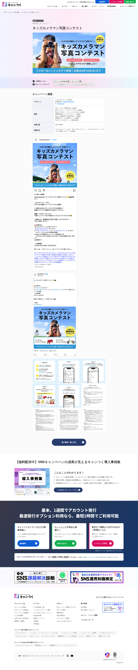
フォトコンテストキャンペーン (23, 645)
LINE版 (35, 621)
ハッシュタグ (32, 633)
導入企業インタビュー (88, 610)
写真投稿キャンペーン (41, 645)
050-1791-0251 (60, 557)
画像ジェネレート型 (104, 636)
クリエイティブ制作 (63, 618)
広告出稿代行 (61, 615)
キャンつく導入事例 (13, 12)
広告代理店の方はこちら (87, 2)
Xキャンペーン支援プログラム (66, 607)
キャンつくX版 (76, 81)
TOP (5, 12)
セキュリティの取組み (21, 610)
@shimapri (61, 104)
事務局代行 (60, 613)
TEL (50, 557)
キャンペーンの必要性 (21, 613)
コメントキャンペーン (70, 645)
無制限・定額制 (19, 621)
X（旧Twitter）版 (38, 607)
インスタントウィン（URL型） (69, 633)
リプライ (81, 636)
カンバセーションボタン (48, 636)
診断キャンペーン (39, 618)
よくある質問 (18, 615)
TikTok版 (36, 624)
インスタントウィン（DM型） (89, 633)
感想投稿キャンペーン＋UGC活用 (67, 636)
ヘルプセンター (71, 2)
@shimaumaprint (68, 102)
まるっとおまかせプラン (64, 621)
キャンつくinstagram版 (61, 81)
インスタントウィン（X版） (42, 610)
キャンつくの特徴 (20, 607)
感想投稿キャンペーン (56, 645)
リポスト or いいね (20, 636)
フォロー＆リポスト (20, 633)
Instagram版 (37, 615)
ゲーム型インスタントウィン (42, 613)
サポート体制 (61, 610)
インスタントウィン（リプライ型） (48, 633)
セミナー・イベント (98, 6)
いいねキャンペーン (33, 636)
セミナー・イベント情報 (89, 615)
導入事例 (83, 607)
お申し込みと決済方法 (21, 618)
